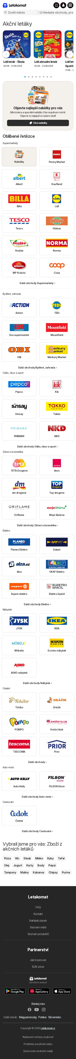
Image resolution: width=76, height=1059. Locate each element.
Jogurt (17, 865)
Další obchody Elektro (36, 604)
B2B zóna (38, 966)
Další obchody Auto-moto (36, 796)
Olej (6, 865)
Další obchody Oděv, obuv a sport (36, 446)
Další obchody (36, 762)
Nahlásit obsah (38, 920)
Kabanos (38, 872)
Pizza (7, 858)
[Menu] (70, 5)
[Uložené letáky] (56, 5)
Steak (27, 858)
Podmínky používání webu (38, 1043)
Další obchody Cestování (36, 831)
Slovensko (54, 1017)
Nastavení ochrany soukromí (38, 1036)
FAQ (38, 907)
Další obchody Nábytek (36, 683)
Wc (17, 858)
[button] (63, 5)
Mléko (39, 858)
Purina (66, 872)
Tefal (61, 858)
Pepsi (51, 865)
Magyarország (27, 1017)
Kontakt (38, 914)
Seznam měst (38, 927)
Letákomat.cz (48, 1028)
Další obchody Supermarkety (37, 283)
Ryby (50, 858)
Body (40, 865)
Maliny (24, 872)
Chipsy (53, 872)
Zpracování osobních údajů (38, 1051)
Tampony (10, 872)
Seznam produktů (38, 934)
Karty (29, 865)
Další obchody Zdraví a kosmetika (36, 525)
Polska (42, 1017)
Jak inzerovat (38, 960)
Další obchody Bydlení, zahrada (36, 367)
